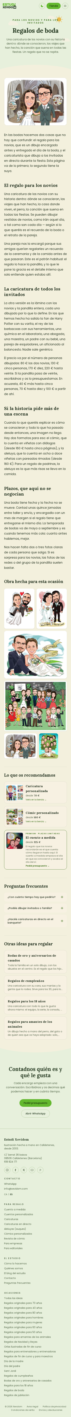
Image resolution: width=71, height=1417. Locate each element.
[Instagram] (7, 1170)
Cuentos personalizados (18, 1214)
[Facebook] (15, 1170)
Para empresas (13, 1243)
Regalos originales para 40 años (23, 1308)
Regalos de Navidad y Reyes (20, 1342)
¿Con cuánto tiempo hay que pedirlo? (31, 897)
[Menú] (65, 6)
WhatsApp (10, 1184)
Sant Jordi (10, 1371)
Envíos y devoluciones (50, 1410)
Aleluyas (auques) (15, 1229)
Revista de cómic (14, 1238)
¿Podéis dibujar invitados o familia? (30, 908)
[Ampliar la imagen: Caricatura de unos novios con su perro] (52, 609)
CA (5, 1194)
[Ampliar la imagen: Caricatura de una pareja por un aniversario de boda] (35, 655)
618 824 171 (10, 1161)
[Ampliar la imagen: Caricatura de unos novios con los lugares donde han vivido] (20, 745)
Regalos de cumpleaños (18, 1376)
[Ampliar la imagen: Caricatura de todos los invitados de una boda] (35, 706)
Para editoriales (13, 1248)
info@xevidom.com (16, 1188)
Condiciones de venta (22, 1410)
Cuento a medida (15, 1209)
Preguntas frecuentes (17, 1283)
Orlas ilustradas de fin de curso (22, 1346)
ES (11, 1194)
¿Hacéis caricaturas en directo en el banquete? (30, 920)
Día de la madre (13, 1361)
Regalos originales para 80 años (23, 1312)
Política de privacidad (54, 1406)
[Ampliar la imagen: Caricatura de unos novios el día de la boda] (19, 609)
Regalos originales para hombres (23, 1317)
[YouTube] (32, 1170)
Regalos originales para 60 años (23, 1327)
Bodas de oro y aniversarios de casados (28, 1380)
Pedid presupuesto (35, 1103)
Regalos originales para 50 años (23, 1332)
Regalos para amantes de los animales (27, 1337)
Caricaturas (11, 1219)
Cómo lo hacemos (15, 1263)
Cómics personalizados (18, 1233)
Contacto (10, 1278)
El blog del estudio (15, 1273)
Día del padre (12, 1366)
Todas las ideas (13, 1298)
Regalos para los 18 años (18, 1385)
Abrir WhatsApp (35, 1113)
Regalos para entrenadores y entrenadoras (30, 1351)
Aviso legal (32, 1406)
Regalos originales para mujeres (23, 1322)
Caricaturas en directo (17, 1224)
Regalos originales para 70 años (23, 1303)
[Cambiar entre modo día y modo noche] (42, 6)
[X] (24, 1170)
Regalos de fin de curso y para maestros (28, 1356)
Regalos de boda (14, 1390)
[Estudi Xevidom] (9, 6)
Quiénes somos (13, 1268)
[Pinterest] (40, 1170)
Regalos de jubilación (16, 1395)
